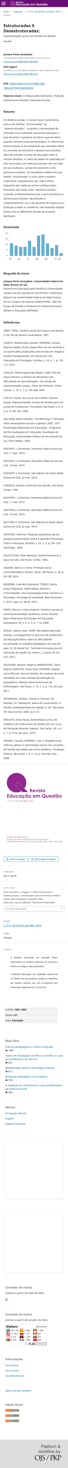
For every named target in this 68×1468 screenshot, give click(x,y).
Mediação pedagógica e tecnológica (26, 1076)
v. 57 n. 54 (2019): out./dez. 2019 (43, 11)
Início (6, 11)
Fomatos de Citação (16, 908)
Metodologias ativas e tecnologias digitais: (30, 1067)
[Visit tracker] (6, 1299)
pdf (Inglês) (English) (45, 859)
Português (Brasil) (15, 1113)
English (9, 1118)
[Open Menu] (3, 3)
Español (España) (15, 1123)
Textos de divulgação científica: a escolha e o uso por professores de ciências (34, 1057)
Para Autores (12, 1370)
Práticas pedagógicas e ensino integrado (29, 1046)
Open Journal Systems (18, 1390)
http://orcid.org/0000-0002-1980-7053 (20, 74)
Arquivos (18, 11)
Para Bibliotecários (14, 1375)
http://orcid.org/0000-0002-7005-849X (20, 61)
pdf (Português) (17, 859)
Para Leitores (12, 1365)
